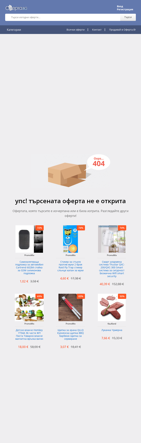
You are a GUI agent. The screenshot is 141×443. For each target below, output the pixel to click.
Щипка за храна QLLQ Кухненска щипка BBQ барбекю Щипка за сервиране (70, 334)
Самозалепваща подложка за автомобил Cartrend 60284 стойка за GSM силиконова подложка (29, 267)
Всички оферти (76, 29)
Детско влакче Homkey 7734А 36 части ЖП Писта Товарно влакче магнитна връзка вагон (29, 334)
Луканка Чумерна (111, 330)
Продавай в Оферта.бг (122, 29)
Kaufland (112, 324)
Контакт (97, 29)
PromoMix (29, 255)
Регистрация (125, 9)
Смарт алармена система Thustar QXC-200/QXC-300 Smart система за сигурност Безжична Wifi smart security (112, 269)
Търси (128, 17)
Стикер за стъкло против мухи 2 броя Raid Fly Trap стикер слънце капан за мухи (70, 266)
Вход (120, 6)
